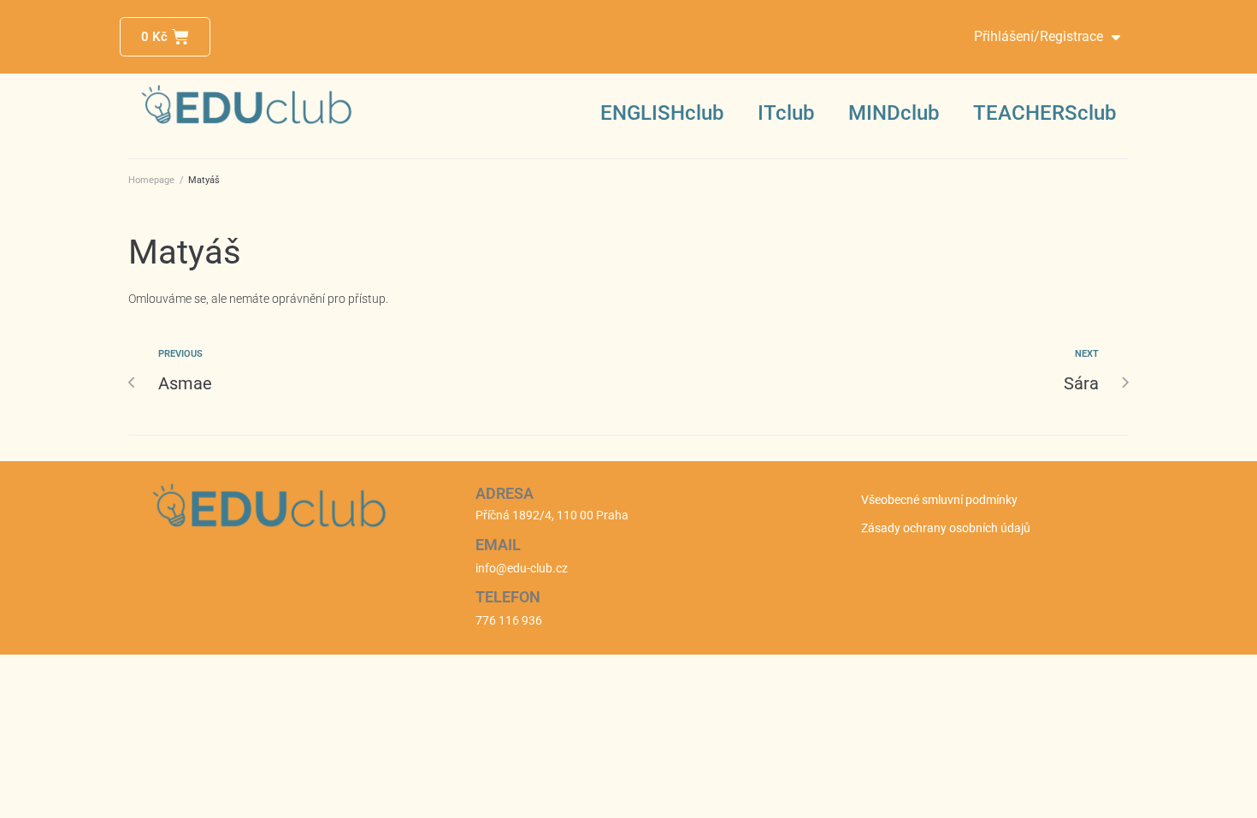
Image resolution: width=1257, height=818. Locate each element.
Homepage (151, 180)
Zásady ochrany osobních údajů (945, 528)
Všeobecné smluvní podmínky (939, 500)
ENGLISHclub (661, 113)
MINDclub (893, 113)
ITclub (786, 113)
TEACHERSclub (1044, 113)
